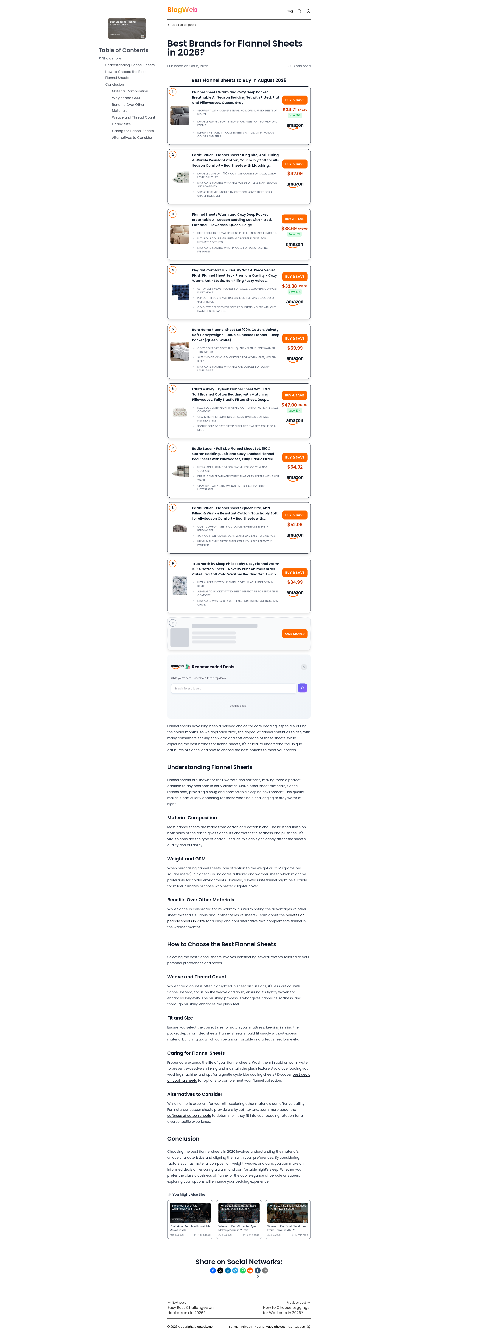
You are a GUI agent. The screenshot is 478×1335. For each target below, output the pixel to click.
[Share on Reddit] (250, 1270)
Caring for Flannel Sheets (133, 130)
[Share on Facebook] (213, 1270)
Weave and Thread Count (133, 117)
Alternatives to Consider (132, 137)
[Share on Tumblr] (258, 1270)
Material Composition (130, 91)
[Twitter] (308, 1327)
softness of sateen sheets (189, 1115)
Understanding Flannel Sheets (130, 65)
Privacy (246, 1327)
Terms (233, 1327)
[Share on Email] (265, 1270)
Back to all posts (184, 25)
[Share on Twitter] (220, 1270)
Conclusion (114, 84)
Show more (111, 58)
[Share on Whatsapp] (243, 1270)
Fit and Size (121, 124)
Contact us (296, 1327)
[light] (308, 11)
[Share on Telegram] (235, 1270)
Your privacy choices (270, 1327)
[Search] (299, 11)
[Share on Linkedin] (228, 1270)
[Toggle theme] (304, 667)
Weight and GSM (126, 98)
